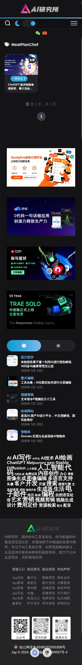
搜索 (51, 483)
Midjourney (36, 463)
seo (51, 462)
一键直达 (17, 78)
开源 (42, 484)
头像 (10, 484)
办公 (63, 474)
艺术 (16, 500)
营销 (28, 499)
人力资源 (32, 468)
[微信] (37, 33)
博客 (71, 474)
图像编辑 (37, 478)
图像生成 (16, 478)
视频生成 (64, 499)
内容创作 (48, 473)
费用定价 (27, 505)
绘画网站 (27, 411)
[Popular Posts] (58, 346)
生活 (59, 489)
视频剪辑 (27, 394)
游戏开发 (31, 489)
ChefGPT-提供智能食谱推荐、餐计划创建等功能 (21, 87)
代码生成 (19, 474)
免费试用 (31, 474)
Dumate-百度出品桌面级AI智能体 (43, 436)
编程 (48, 493)
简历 (31, 495)
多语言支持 (60, 478)
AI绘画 (63, 457)
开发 (32, 483)
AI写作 (21, 457)
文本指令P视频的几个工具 (38, 399)
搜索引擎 (64, 484)
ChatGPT (16, 462)
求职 (22, 489)
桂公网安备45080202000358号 (41, 647)
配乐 (59, 505)
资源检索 (47, 505)
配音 (67, 505)
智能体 (26, 432)
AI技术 (47, 458)
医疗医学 (27, 357)
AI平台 (36, 458)
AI (9, 457)
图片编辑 (27, 378)
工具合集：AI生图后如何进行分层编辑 (46, 382)
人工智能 (51, 467)
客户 (20, 483)
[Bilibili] (44, 33)
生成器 (45, 489)
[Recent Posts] (24, 346)
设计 (11, 505)
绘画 (38, 495)
